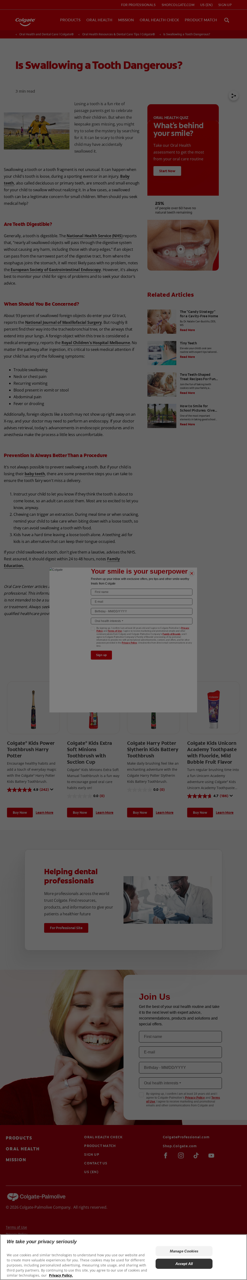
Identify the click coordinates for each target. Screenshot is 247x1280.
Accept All (184, 1264)
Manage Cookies (184, 1251)
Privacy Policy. (61, 1275)
